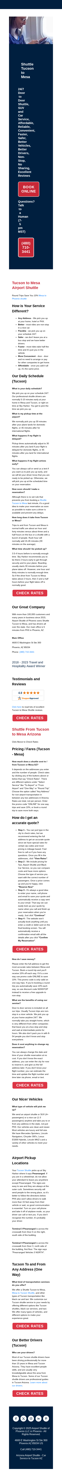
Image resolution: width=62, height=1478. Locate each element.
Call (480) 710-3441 (31, 1449)
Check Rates (29, 593)
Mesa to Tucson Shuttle (23, 1293)
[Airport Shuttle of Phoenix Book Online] (31, 42)
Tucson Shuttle (24, 1170)
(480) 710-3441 (26, 247)
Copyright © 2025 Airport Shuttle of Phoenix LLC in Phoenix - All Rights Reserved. (31, 1431)
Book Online (28, 189)
